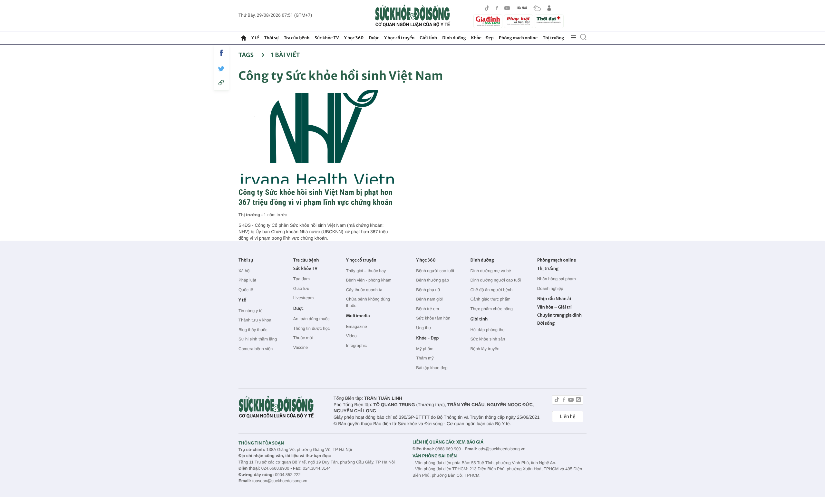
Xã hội (244, 270)
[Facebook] (497, 8)
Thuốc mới (303, 337)
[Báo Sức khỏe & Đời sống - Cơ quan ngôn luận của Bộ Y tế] (413, 16)
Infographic (356, 345)
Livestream (303, 297)
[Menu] (573, 37)
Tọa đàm (301, 278)
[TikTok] (487, 8)
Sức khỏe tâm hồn (433, 318)
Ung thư (423, 327)
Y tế (255, 38)
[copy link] (221, 82)
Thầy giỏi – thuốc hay (366, 270)
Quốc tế (245, 289)
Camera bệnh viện (255, 348)
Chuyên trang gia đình (559, 315)
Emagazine (356, 326)
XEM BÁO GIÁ (469, 442)
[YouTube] (507, 8)
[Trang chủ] (243, 38)
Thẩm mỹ (424, 358)
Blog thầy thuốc (252, 329)
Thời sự (271, 38)
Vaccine (300, 347)
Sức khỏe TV (327, 38)
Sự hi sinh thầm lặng (257, 339)
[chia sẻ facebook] (221, 53)
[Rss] (578, 400)
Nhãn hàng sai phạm (556, 278)
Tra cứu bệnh (297, 38)
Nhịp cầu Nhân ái (554, 298)
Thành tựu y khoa (254, 320)
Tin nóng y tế (250, 310)
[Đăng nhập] (549, 8)
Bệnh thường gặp (432, 280)
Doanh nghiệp (550, 288)
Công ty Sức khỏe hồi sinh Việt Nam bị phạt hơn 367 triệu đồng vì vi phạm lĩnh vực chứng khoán (315, 197)
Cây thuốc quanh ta (364, 289)
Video (351, 335)
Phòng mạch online (518, 38)
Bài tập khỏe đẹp (432, 367)
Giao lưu (301, 288)
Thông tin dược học (311, 328)
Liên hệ (567, 416)
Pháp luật (247, 280)
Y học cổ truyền (399, 38)
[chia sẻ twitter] (221, 69)
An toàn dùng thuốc (311, 318)
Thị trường (553, 38)
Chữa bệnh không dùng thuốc (368, 302)
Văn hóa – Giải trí (554, 307)
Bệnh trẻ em (427, 308)
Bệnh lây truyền (484, 348)
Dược (374, 38)
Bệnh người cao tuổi (435, 270)
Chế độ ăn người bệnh (491, 289)
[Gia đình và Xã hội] (487, 21)
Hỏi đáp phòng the (487, 329)
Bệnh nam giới (429, 299)
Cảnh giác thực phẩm (490, 299)
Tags (246, 55)
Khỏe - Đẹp (482, 38)
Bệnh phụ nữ (428, 289)
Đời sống (546, 323)
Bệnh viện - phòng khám (369, 280)
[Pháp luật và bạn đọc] (518, 21)
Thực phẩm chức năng (491, 308)
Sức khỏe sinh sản (487, 339)
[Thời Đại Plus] (549, 20)
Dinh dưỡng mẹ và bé (490, 270)
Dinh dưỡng (454, 38)
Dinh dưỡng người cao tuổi (495, 280)
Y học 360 (354, 38)
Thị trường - (251, 214)
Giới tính (428, 38)
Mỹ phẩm (424, 348)
